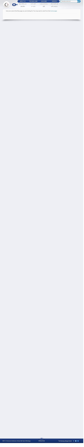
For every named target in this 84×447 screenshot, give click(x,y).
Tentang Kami (33, 1)
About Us (23, 1)
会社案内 (23, 6)
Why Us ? (33, 3)
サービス (33, 6)
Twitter (76, 441)
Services (54, 1)
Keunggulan (23, 3)
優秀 (44, 6)
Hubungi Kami (44, 3)
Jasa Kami (44, 1)
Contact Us (54, 3)
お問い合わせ (54, 6)
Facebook (74, 441)
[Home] (10, 4)
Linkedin (78, 441)
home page (53, 11)
